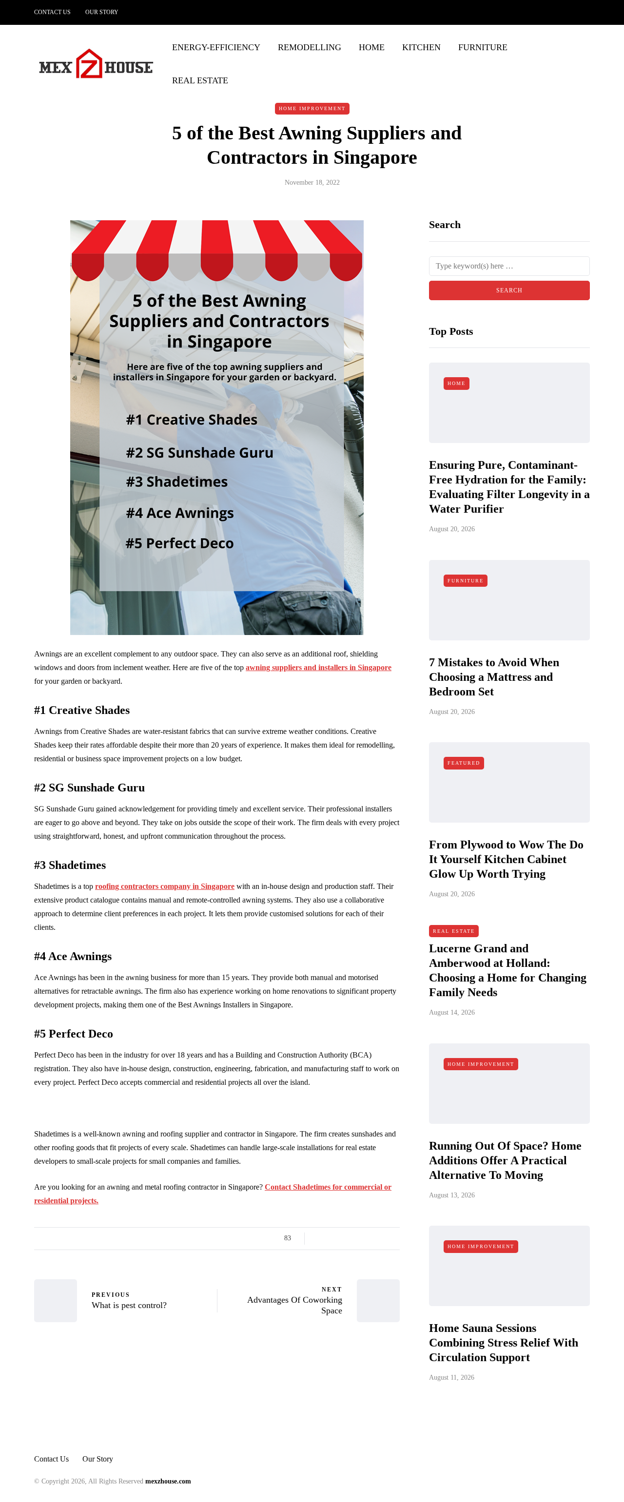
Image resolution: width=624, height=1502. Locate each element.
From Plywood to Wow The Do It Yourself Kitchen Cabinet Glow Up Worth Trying (506, 859)
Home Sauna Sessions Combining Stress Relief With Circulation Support (503, 1343)
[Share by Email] (394, 1238)
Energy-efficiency (216, 47)
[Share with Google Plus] (345, 1238)
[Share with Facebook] (320, 1238)
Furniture (482, 47)
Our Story (101, 12)
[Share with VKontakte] (381, 1238)
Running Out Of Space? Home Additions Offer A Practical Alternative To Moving (505, 1160)
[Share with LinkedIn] (357, 1238)
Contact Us (52, 12)
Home (372, 47)
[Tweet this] (333, 1238)
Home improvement (312, 108)
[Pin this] (369, 1238)
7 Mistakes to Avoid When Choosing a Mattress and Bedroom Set (494, 677)
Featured (464, 763)
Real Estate (200, 80)
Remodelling (309, 47)
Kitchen (421, 47)
